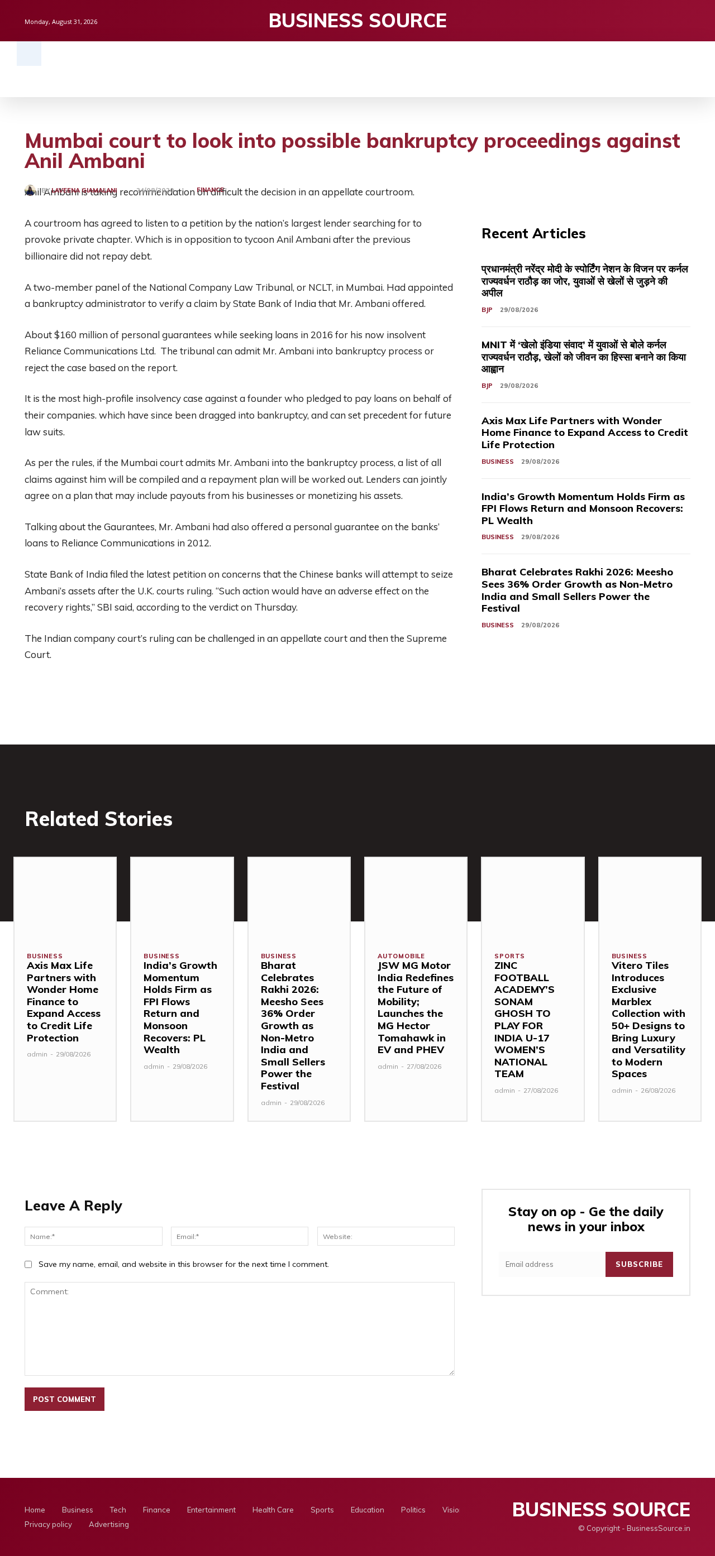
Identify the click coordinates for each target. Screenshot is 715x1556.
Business (498, 461)
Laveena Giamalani (84, 191)
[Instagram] (664, 20)
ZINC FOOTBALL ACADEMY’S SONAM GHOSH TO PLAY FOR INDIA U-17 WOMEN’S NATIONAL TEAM (524, 1019)
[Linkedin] (683, 20)
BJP (487, 310)
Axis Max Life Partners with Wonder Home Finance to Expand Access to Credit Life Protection (585, 432)
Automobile (401, 956)
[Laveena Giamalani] (33, 190)
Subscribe (639, 1264)
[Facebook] (645, 20)
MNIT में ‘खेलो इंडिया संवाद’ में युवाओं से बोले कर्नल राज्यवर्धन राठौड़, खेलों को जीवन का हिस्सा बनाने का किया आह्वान (584, 356)
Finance (210, 190)
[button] (29, 53)
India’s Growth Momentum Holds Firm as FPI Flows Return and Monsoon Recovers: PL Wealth (583, 508)
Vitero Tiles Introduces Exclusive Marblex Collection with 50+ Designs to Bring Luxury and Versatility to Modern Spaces (648, 1019)
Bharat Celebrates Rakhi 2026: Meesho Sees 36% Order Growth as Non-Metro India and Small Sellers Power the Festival (577, 589)
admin (37, 1054)
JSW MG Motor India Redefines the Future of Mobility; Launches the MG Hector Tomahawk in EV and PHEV (416, 1007)
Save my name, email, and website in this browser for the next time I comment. (184, 1264)
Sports (509, 956)
